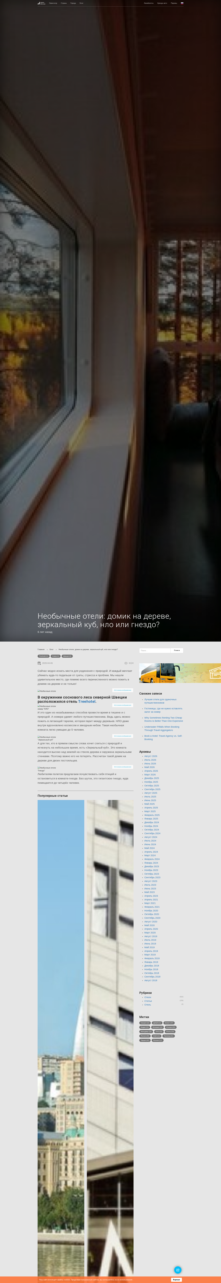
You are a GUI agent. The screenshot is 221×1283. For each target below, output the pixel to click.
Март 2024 (150, 855)
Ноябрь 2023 (151, 870)
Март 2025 (150, 811)
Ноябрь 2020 (151, 910)
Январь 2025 (151, 818)
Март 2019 (150, 954)
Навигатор (53, 3)
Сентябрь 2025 (152, 789)
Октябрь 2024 (151, 829)
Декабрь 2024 (151, 822)
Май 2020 (149, 925)
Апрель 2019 (151, 951)
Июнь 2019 (150, 943)
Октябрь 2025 (151, 785)
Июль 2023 (150, 885)
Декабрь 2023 (151, 866)
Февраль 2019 (152, 958)
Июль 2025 (150, 796)
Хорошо (176, 1280)
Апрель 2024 (151, 852)
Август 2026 (150, 756)
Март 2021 (150, 903)
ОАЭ (159, 1032)
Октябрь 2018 (151, 973)
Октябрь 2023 (151, 874)
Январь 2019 (151, 962)
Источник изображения (122, 690)
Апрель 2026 (151, 771)
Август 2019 (150, 936)
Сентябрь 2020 (152, 918)
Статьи (148, 1001)
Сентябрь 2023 (152, 877)
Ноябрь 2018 (151, 969)
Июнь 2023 (150, 888)
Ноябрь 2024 (151, 826)
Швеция (67, 656)
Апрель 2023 (151, 896)
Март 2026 (150, 774)
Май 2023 (149, 892)
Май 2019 (149, 947)
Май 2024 (149, 848)
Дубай (157, 1023)
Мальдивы (146, 1032)
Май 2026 (149, 767)
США (156, 1036)
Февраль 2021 (152, 907)
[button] (182, 3)
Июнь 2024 (150, 844)
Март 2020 (150, 932)
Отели (147, 997)
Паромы (174, 3)
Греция (145, 1023)
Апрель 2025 (151, 807)
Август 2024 (150, 837)
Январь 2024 (151, 863)
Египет (169, 1023)
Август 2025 (150, 793)
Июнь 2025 (150, 800)
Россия (145, 1036)
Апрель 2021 (151, 899)
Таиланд (168, 1036)
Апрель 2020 (151, 929)
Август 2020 (150, 921)
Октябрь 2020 (151, 914)
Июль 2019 (150, 940)
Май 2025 (149, 804)
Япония (157, 1040)
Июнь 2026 (150, 763)
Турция (145, 1040)
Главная (41, 649)
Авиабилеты (148, 3)
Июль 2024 (150, 840)
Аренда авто (162, 3)
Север (55, 656)
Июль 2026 (150, 760)
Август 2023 (150, 881)
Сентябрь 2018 (152, 976)
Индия (145, 1027)
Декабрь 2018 (151, 965)
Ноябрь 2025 (151, 782)
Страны (64, 3)
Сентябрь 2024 (152, 833)
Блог (81, 3)
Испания (157, 1027)
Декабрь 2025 (151, 778)
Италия (170, 1027)
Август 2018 (150, 980)
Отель (147, 1004)
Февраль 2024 (152, 859)
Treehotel (43, 656)
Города (73, 3)
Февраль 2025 (152, 815)
